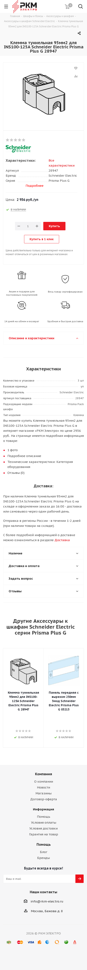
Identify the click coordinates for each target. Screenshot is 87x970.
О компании (43, 781)
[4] (20, 140)
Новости (43, 787)
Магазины (43, 793)
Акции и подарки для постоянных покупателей (21, 293)
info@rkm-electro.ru (47, 901)
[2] (12, 140)
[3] (16, 140)
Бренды (43, 858)
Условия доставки (43, 828)
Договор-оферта (43, 799)
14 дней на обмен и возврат (21, 321)
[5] (24, 140)
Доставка (62, 540)
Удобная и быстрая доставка (65, 321)
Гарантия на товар (43, 834)
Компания (43, 774)
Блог (43, 852)
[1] (8, 140)
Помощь (43, 817)
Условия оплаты (43, 822)
